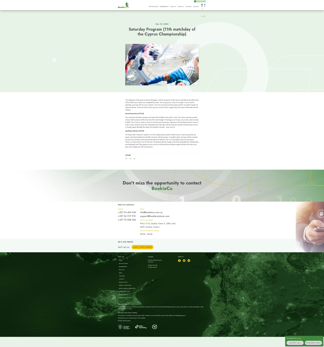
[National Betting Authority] (126, 327)
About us (173, 6)
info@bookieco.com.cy (151, 212)
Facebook (179, 260)
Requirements (164, 6)
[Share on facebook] (126, 158)
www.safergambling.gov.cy (179, 315)
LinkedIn (188, 260)
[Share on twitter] (130, 158)
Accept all (295, 343)
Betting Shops (153, 6)
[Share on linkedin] (134, 158)
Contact (196, 6)
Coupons (188, 6)
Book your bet (201, 1)
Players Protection (125, 297)
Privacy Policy (123, 282)
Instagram (184, 260)
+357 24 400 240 (127, 212)
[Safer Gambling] (143, 327)
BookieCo (123, 5)
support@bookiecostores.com (155, 216)
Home (120, 260)
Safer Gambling (124, 294)
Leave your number (142, 247)
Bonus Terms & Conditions (127, 288)
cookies (299, 338)
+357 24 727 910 (127, 216)
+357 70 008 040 (127, 220)
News (120, 273)
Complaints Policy (124, 291)
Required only (313, 343)
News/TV (181, 6)
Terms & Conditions (125, 285)
